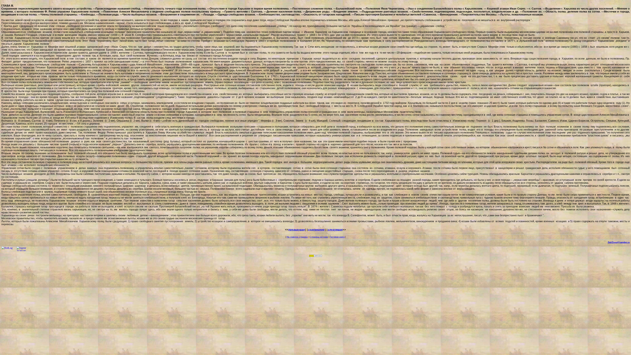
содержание (316, 229)
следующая (335, 229)
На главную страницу (297, 237)
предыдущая (296, 229)
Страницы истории (319, 237)
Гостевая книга (337, 237)
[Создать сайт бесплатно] (315, 256)
